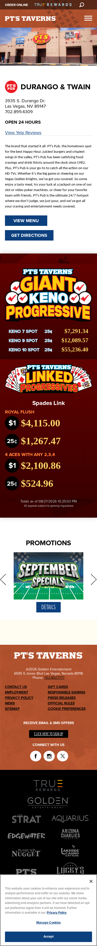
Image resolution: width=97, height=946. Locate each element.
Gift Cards (58, 687)
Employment (16, 692)
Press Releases (62, 698)
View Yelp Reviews (23, 132)
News (10, 703)
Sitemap (12, 709)
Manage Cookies (48, 923)
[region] (48, 910)
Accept (49, 937)
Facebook (35, 756)
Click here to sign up (48, 734)
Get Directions (29, 235)
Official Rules (61, 703)
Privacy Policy (19, 698)
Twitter (62, 756)
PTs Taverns (30, 19)
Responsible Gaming (66, 692)
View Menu (26, 220)
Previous (3, 579)
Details (48, 607)
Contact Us (16, 687)
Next (94, 579)
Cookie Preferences (67, 709)
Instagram (49, 756)
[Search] (81, 4)
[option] (48, 583)
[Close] (91, 881)
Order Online (16, 5)
